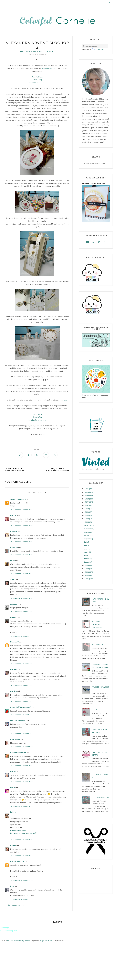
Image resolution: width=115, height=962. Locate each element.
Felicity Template (24, 941)
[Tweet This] (20, 455)
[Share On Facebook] (29, 455)
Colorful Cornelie (13, 941)
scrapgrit (14, 604)
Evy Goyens (37, 414)
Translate (100, 49)
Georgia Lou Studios (45, 941)
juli (85, 542)
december (88, 525)
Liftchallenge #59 (100, 797)
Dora (12, 886)
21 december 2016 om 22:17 (21, 899)
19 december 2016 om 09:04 (21, 747)
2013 (87, 572)
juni (86, 545)
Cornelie (14, 547)
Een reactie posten (15, 905)
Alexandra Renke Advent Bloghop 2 (37, 52)
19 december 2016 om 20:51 (21, 856)
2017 (87, 519)
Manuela (14, 617)
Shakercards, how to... (94, 184)
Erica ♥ (13, 812)
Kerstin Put (37, 417)
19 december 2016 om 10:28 (21, 766)
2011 (87, 579)
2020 (87, 509)
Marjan (13, 771)
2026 (87, 489)
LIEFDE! (95, 710)
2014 (87, 569)
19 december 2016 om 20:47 (21, 840)
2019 (87, 512)
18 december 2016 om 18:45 (21, 541)
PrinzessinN (15, 739)
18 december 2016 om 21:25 (21, 636)
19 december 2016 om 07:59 (21, 734)
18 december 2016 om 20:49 (21, 598)
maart (87, 555)
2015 (87, 565)
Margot (13, 515)
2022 (87, 502)
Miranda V (14, 642)
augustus (88, 539)
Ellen (12, 560)
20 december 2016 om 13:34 (21, 880)
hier (65, 400)
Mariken (13, 669)
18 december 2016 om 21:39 (21, 664)
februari (87, 559)
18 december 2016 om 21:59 (21, 701)
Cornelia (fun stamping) (20, 707)
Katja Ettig (37, 79)
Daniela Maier (37, 77)
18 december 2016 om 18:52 (21, 574)
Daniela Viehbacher (37, 82)
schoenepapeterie (18, 499)
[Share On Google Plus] (37, 455)
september (89, 535)
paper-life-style (17, 861)
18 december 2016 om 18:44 (21, 525)
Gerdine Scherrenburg (37, 420)
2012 (87, 575)
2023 (87, 499)
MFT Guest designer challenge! (97, 624)
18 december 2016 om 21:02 (21, 611)
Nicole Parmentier (18, 752)
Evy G (12, 787)
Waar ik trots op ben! (8, 930)
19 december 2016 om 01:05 (21, 715)
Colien (13, 845)
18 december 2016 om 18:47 (21, 555)
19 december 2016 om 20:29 (21, 806)
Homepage (4, 928)
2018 (87, 515)
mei (86, 549)
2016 (87, 522)
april (86, 552)
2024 (87, 495)
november (88, 529)
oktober (87, 532)
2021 (87, 505)
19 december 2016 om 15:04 (21, 782)
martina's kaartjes (18, 720)
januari (87, 562)
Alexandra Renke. (49, 68)
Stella (12, 579)
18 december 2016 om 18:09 (21, 509)
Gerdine (13, 531)
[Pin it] (46, 455)
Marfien (13, 691)
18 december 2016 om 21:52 (21, 685)
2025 (87, 492)
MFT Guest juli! (99, 644)
